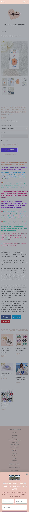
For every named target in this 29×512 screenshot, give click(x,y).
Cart (26, 2)
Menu (4, 2)
